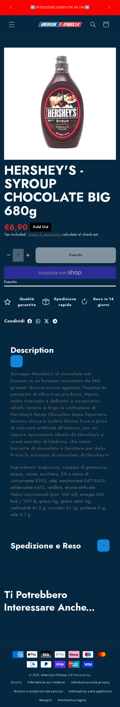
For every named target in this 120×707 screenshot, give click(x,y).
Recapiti (45, 700)
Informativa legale (72, 700)
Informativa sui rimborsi (46, 682)
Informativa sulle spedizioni (90, 691)
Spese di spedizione (44, 234)
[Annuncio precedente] (10, 7)
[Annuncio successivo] (109, 7)
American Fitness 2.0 (57, 675)
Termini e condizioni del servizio (38, 691)
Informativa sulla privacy (90, 682)
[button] (11, 24)
